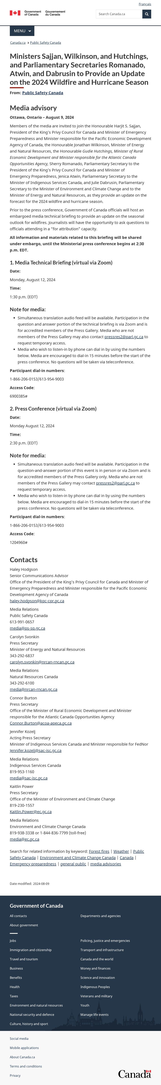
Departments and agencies (100, 916)
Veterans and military (96, 996)
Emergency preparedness (33, 864)
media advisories (105, 864)
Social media (19, 1038)
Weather (121, 851)
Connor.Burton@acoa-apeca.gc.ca (41, 723)
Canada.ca (18, 43)
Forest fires (99, 851)
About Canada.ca (22, 1057)
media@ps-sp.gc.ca (27, 628)
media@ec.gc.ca (24, 839)
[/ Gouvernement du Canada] (37, 12)
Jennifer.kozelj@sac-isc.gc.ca (35, 750)
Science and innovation (97, 977)
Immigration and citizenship (31, 950)
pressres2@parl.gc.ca (123, 336)
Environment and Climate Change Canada (78, 857)
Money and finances (95, 968)
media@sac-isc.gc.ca (29, 778)
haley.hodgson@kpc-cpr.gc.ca (37, 600)
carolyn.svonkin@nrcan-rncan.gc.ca (42, 662)
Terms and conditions (26, 1066)
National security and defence (32, 1014)
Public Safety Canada (45, 43)
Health (15, 987)
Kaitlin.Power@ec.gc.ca (31, 811)
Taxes (14, 996)
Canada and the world (96, 959)
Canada (127, 857)
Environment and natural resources (36, 1005)
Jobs (13, 941)
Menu (20, 30)
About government (24, 925)
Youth (84, 1005)
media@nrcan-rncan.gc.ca (33, 689)
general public (73, 864)
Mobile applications (24, 1048)
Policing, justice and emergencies (105, 941)
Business (16, 968)
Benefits (16, 977)
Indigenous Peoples (95, 987)
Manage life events (94, 1014)
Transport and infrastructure (102, 950)
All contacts (18, 916)
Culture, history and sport (29, 1024)
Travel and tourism (24, 959)
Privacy (15, 1075)
